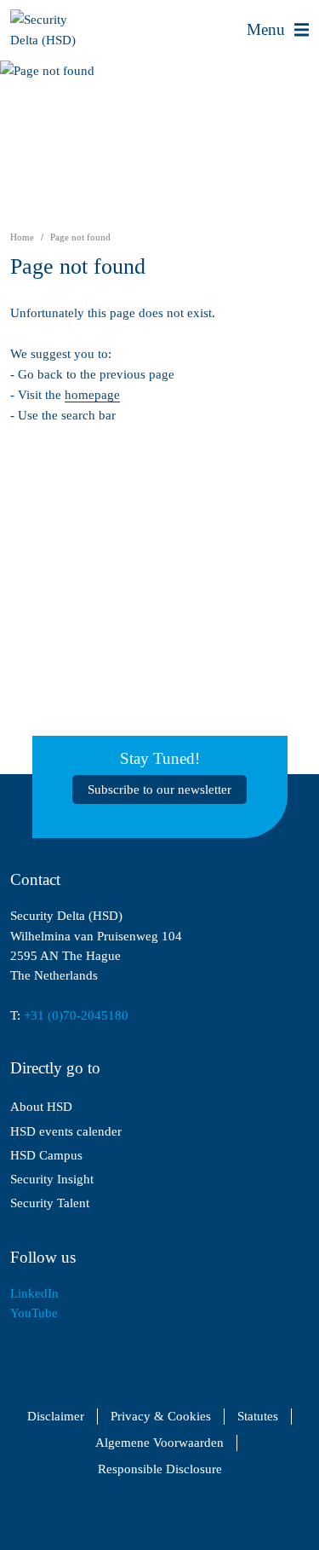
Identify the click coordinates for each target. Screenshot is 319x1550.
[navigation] (278, 29)
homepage (92, 395)
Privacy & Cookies (161, 1416)
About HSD (41, 1106)
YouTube (34, 1313)
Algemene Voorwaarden (159, 1443)
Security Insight (52, 1179)
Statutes (257, 1416)
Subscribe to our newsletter (159, 789)
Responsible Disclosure (160, 1469)
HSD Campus (46, 1155)
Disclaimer (55, 1416)
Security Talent (49, 1203)
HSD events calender (66, 1131)
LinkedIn (34, 1293)
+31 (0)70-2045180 (76, 1015)
